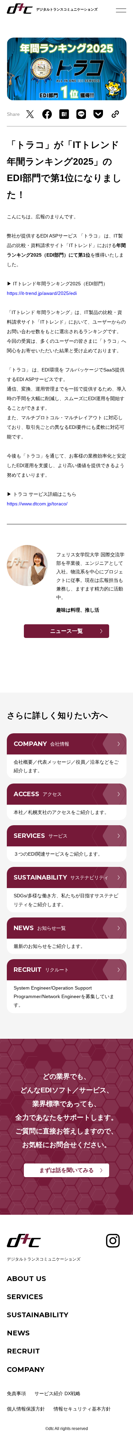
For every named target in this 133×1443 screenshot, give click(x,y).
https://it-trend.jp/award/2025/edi (42, 293)
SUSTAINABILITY (37, 1314)
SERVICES (25, 1296)
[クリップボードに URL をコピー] (113, 114)
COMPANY (25, 1369)
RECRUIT (23, 1351)
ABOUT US (26, 1278)
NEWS (18, 1333)
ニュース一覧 (66, 631)
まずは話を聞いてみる (66, 1170)
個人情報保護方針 (26, 1409)
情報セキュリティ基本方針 (82, 1409)
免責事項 (16, 1393)
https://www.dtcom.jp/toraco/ (37, 503)
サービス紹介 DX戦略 (57, 1393)
